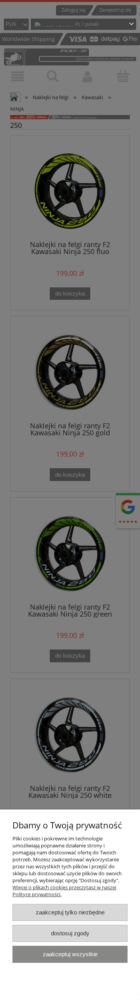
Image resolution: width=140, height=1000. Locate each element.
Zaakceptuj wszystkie (70, 954)
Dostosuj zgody (70, 933)
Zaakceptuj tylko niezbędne (70, 912)
